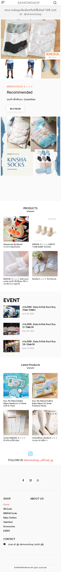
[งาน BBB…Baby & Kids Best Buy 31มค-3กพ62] (11, 312)
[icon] (30, 455)
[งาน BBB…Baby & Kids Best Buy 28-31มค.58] (11, 346)
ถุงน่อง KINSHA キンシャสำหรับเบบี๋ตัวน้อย (14, 439)
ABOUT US (37, 498)
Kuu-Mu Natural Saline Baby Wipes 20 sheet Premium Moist (42, 403)
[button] (55, 2)
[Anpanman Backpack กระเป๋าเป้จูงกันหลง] (16, 229)
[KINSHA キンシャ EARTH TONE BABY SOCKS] (45, 229)
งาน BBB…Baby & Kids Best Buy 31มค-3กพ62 (39, 308)
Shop (7, 498)
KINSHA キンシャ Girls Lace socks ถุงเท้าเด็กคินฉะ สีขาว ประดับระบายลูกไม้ (15, 281)
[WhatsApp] (38, 480)
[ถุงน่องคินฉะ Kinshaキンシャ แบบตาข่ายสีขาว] (45, 422)
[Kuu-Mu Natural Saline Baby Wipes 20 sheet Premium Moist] (45, 385)
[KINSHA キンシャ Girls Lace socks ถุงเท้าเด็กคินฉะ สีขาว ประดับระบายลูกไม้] (16, 263)
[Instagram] (30, 480)
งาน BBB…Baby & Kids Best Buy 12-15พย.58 (39, 326)
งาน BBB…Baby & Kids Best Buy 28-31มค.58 (39, 343)
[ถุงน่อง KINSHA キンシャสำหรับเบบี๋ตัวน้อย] (16, 422)
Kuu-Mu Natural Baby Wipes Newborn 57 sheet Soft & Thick (14, 403)
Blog (5, 316)
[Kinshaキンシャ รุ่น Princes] (45, 263)
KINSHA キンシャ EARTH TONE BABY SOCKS (43, 245)
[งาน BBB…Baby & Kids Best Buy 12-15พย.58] (11, 329)
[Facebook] (23, 480)
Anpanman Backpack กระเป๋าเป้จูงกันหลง (13, 245)
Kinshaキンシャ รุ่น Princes (44, 279)
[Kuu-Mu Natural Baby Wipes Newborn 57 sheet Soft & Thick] (16, 385)
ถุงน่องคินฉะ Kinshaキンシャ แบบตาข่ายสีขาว (45, 439)
